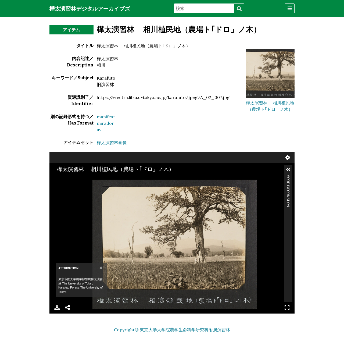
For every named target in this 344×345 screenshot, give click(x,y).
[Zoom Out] (74, 184)
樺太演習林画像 (112, 142)
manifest (106, 116)
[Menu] (290, 8)
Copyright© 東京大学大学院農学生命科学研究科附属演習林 (172, 329)
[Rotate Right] (83, 184)
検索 (239, 8)
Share (67, 307)
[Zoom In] (65, 184)
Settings (287, 157)
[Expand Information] (288, 169)
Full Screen (287, 307)
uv (99, 129)
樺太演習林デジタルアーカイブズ (89, 8)
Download (57, 307)
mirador (105, 123)
